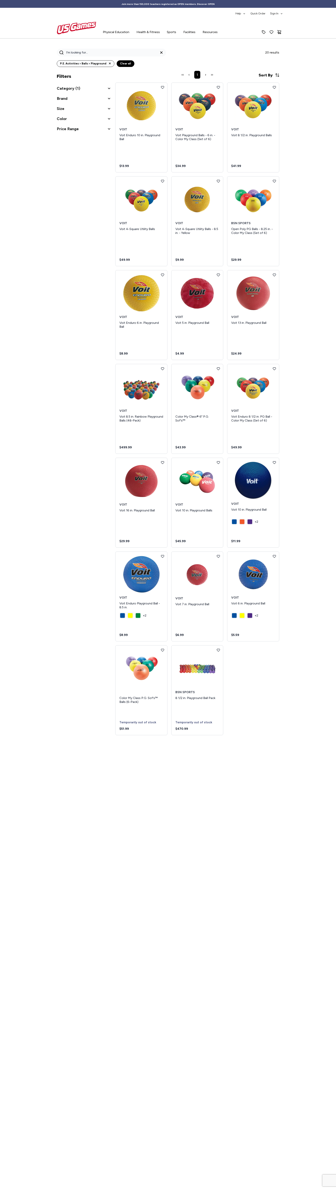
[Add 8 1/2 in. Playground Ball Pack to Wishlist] (218, 650)
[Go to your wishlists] (271, 32)
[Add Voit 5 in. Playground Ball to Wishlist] (218, 275)
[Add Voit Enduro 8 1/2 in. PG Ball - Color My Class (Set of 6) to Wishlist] (274, 369)
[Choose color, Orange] (242, 522)
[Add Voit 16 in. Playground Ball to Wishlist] (162, 462)
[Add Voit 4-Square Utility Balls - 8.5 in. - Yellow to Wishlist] (218, 181)
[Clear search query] (161, 52)
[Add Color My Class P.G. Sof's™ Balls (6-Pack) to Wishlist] (162, 650)
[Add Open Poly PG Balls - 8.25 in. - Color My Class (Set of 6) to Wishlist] (274, 181)
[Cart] (279, 32)
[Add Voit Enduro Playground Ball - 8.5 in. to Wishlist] (162, 556)
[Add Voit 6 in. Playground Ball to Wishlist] (274, 556)
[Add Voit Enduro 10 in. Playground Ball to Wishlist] (162, 87)
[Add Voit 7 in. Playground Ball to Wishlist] (218, 556)
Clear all (125, 63)
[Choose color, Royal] (234, 522)
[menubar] (259, 12)
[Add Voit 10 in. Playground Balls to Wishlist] (218, 462)
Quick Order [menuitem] (257, 13)
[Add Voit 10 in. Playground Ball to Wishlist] (274, 462)
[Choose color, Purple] (250, 522)
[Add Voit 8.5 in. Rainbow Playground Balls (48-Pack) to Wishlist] (162, 369)
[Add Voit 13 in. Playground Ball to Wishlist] (274, 275)
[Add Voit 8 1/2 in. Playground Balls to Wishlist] (274, 87)
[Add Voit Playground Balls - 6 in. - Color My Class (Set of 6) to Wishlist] (218, 87)
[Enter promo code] (264, 32)
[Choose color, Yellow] (130, 615)
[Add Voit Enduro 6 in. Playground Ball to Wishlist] (162, 275)
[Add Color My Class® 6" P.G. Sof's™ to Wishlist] (218, 369)
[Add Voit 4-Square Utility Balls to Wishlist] (162, 181)
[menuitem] (240, 12)
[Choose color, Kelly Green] (138, 615)
